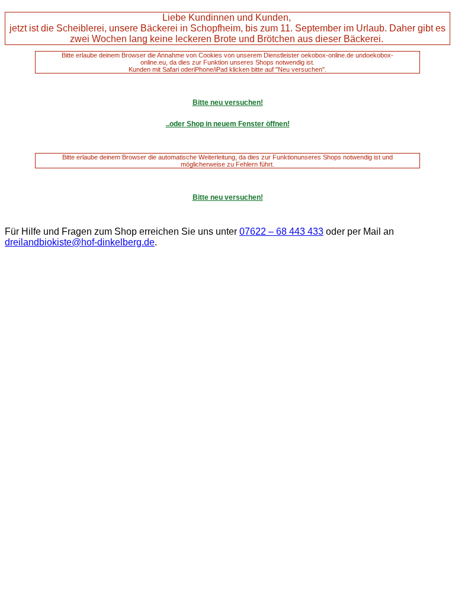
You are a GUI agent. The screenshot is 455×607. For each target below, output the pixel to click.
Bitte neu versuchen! (228, 102)
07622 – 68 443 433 (281, 231)
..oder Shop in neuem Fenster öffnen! (228, 124)
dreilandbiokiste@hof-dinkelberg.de (80, 242)
